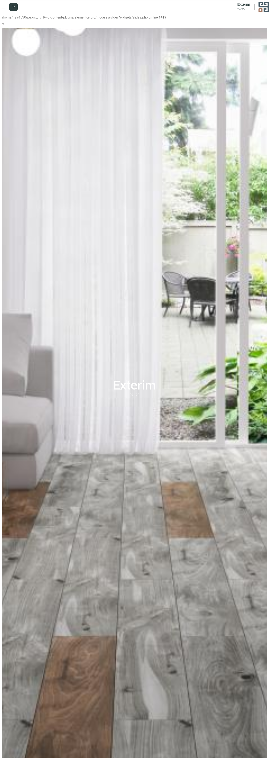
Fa (13, 7)
